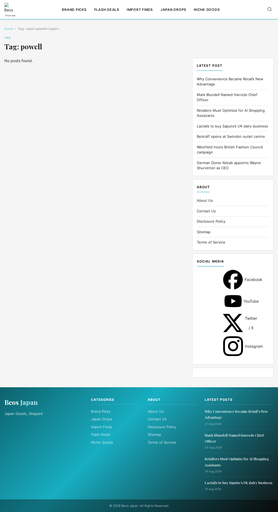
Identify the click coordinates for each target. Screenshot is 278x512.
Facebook (233, 279)
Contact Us (206, 211)
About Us (205, 200)
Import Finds (140, 10)
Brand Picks (74, 10)
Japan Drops (173, 10)
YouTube (233, 301)
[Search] (270, 10)
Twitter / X (233, 323)
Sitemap (203, 232)
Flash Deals (106, 10)
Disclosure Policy (211, 221)
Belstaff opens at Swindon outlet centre (231, 136)
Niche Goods (207, 10)
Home (8, 29)
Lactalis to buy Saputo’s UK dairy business (232, 126)
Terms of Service (211, 242)
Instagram (233, 346)
